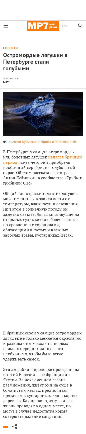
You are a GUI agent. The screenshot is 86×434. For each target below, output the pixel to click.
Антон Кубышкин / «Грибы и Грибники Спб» (44, 142)
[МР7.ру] (43, 26)
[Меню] (5, 26)
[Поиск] (80, 26)
